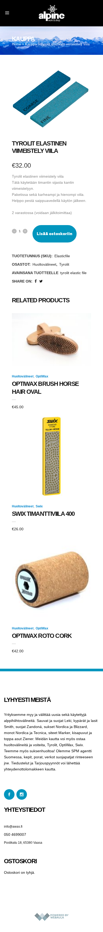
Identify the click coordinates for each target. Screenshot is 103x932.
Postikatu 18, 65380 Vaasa (23, 842)
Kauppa (31, 44)
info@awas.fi (13, 826)
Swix (39, 506)
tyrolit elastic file (73, 273)
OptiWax (42, 376)
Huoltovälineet (44, 264)
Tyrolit (64, 264)
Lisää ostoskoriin (54, 233)
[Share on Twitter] (41, 281)
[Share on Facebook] (36, 281)
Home (16, 44)
